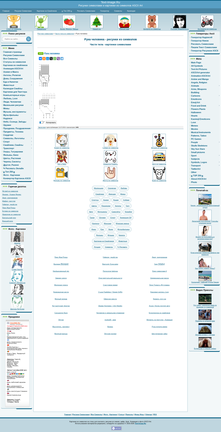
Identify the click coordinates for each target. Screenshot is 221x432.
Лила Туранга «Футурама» (159, 285)
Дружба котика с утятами (205, 335)
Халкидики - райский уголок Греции (205, 282)
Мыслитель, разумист (61, 327)
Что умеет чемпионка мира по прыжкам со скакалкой (205, 306)
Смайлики (100, 194)
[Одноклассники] (44, 58)
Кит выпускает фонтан (61, 306)
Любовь (124, 188)
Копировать (51, 122)
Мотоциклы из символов (207, 29)
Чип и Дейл (61, 164)
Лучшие (97, 247)
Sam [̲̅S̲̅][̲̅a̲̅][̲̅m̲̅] (159, 264)
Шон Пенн (17, 296)
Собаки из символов (110, 148)
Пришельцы (41, 29)
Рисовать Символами (86, 11)
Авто (91, 212)
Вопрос (110, 327)
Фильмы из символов (61, 181)
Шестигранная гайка (159, 334)
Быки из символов (159, 181)
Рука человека (52, 53)
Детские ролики (110, 334)
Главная (6, 11)
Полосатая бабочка (110, 271)
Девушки (112, 194)
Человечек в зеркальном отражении (110, 313)
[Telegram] (61, 58)
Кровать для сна (159, 299)
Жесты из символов (110, 181)
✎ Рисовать (122, 247)
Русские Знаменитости (180, 29)
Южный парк (124, 29)
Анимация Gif (125, 218)
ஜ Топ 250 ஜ (67, 11)
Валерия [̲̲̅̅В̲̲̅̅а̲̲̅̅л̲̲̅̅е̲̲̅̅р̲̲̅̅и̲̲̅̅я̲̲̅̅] (61, 264)
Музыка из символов (159, 148)
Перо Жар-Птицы (8, 208)
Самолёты (116, 212)
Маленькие (98, 188)
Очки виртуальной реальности (110, 278)
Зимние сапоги (61, 278)
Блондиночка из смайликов (159, 313)
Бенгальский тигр (9, 218)
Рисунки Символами (23, 11)
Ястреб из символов (10, 191)
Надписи (95, 223)
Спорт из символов (13, 29)
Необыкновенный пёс (61, 271)
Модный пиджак (61, 299)
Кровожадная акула (61, 292)
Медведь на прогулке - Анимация (160, 320)
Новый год (97, 29)
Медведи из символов (152, 29)
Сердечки (112, 188)
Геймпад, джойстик (9, 204)
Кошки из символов (61, 148)
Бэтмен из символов (10, 211)
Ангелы (118, 206)
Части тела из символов (64, 34)
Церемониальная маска (159, 278)
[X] (51, 58)
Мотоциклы (102, 212)
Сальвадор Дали (61, 313)
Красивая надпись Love (159, 292)
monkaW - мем (110, 320)
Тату (127, 206)
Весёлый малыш (60, 334)
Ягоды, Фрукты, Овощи (69, 29)
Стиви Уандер (17, 270)
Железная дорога (61, 285)
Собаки (126, 200)
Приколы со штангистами (205, 321)
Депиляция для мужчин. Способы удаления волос (205, 222)
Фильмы (99, 235)
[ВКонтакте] (40, 58)
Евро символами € (159, 271)
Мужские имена (122, 223)
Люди (110, 229)
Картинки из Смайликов (47, 11)
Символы (118, 11)
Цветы (94, 206)
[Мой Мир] (47, 58)
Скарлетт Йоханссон (17, 283)
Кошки (116, 200)
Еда (102, 229)
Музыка (111, 235)
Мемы (122, 194)
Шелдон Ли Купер (17, 309)
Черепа (122, 235)
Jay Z (17, 256)
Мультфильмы (124, 229)
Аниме (106, 200)
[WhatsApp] (54, 58)
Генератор (104, 11)
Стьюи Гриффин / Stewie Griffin (110, 292)
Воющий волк (7, 221)
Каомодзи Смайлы (110, 164)
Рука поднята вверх (159, 327)
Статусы (95, 200)
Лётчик (61, 320)
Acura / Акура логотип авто (159, 306)
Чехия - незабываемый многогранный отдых (205, 206)
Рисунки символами (45, 34)
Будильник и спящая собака (205, 349)
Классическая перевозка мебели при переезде (205, 254)
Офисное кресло (110, 299)
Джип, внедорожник (10, 198)
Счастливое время (110, 285)
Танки (92, 218)
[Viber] (58, 58)
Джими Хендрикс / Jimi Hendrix (110, 306)
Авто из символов (159, 164)
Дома (93, 229)
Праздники (105, 206)
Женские (107, 223)
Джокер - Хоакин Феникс (11, 194)
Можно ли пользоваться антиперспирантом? (205, 238)
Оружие (102, 218)
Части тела (41, 127)
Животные (122, 241)
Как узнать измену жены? (205, 268)
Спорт (112, 218)
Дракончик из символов (11, 214)
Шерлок (17, 243)
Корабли (128, 212)
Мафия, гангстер (8, 201)
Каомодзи (131, 11)
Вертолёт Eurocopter (110, 264)
